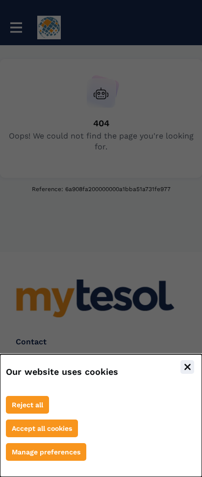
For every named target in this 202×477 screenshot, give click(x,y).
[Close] (187, 367)
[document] (101, 415)
